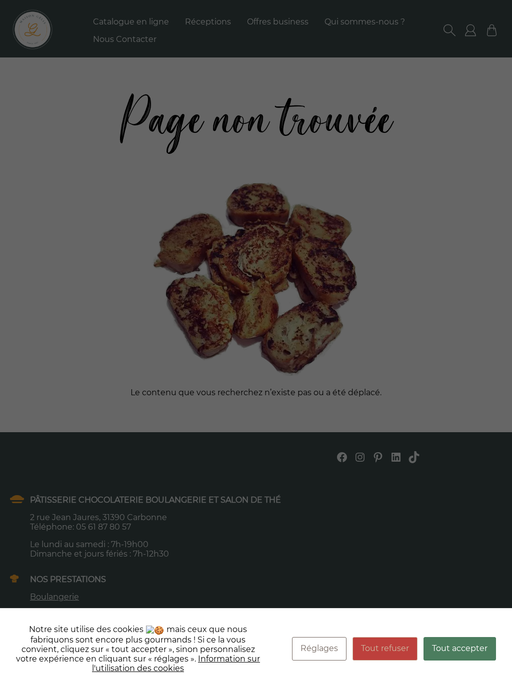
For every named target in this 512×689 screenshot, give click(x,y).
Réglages (319, 648)
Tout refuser (385, 648)
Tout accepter (460, 648)
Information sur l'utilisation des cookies (176, 663)
